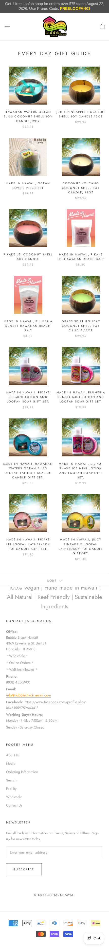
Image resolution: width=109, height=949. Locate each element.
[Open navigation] (7, 27)
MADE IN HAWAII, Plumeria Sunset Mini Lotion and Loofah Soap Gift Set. (81, 396)
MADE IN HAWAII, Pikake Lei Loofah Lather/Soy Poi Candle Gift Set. (28, 544)
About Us (13, 755)
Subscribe (23, 869)
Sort (53, 580)
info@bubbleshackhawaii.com (28, 695)
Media (10, 763)
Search (11, 780)
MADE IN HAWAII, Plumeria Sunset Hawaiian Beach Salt (28, 325)
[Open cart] (102, 26)
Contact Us (14, 805)
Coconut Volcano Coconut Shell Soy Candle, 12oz (81, 187)
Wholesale (14, 796)
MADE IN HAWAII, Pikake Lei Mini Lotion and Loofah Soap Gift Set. (28, 396)
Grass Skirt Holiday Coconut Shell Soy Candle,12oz (81, 325)
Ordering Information (22, 771)
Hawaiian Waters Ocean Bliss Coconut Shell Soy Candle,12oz (28, 116)
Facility (11, 788)
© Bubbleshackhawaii (54, 895)
